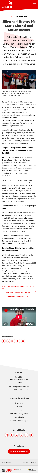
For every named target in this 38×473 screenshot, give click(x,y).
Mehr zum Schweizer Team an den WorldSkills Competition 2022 (18, 294)
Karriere (19, 406)
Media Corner (19, 410)
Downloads (19, 417)
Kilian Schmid (24, 236)
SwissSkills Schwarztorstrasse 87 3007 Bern (19, 379)
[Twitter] (26, 435)
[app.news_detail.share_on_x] (8, 341)
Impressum (26, 462)
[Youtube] (31, 435)
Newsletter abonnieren (19, 451)
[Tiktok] (21, 435)
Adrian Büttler (27, 157)
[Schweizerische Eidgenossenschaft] (19, 468)
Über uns (19, 403)
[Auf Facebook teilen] (3, 341)
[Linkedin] (16, 435)
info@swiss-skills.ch (21, 386)
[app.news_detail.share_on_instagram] (13, 341)
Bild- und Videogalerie (19, 413)
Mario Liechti (6, 104)
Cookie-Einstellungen (19, 421)
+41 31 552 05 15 (20, 389)
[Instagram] (6, 435)
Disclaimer (33, 462)
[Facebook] (11, 435)
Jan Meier (27, 215)
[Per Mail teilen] (23, 341)
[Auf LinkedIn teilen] (18, 341)
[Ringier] (31, 468)
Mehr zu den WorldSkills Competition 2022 (16, 286)
